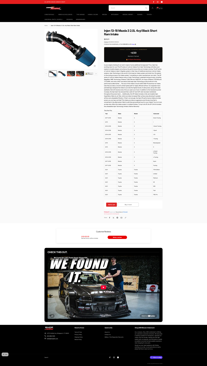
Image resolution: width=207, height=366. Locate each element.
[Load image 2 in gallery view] (62, 74)
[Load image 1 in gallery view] (53, 74)
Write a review (117, 237)
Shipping (106, 42)
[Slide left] (46, 73)
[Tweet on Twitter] (113, 217)
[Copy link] (125, 217)
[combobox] (129, 8)
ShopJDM (153, 363)
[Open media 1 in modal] (71, 49)
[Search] (146, 8)
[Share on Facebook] (109, 217)
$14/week (125, 212)
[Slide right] (96, 73)
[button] (159, 8)
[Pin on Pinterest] (117, 217)
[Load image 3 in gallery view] (71, 73)
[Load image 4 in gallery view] (80, 73)
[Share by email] (121, 218)
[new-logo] (48, 329)
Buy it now (128, 204)
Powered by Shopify (159, 363)
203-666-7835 (51, 336)
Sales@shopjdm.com (52, 338)
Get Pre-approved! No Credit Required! (111, 213)
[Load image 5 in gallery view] (89, 74)
